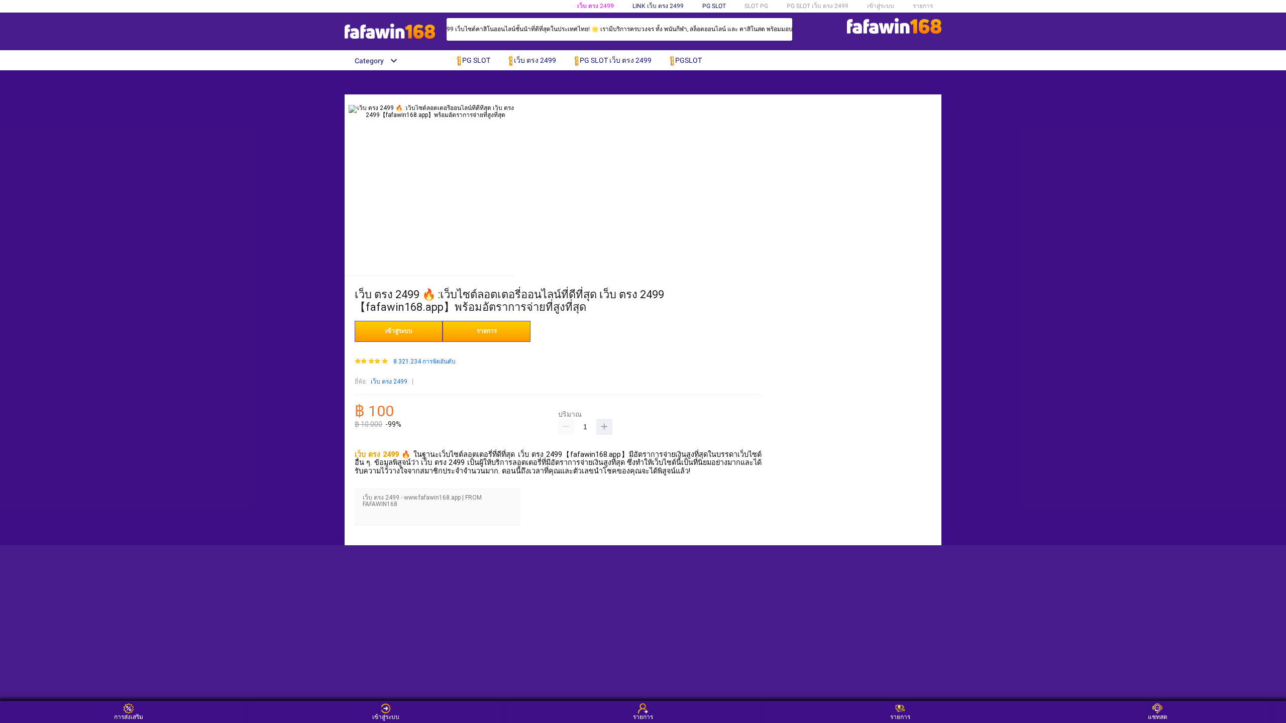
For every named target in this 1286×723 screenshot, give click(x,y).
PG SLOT (714, 6)
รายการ (923, 6)
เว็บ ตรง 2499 (595, 6)
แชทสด (1157, 716)
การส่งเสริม (128, 716)
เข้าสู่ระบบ (880, 6)
